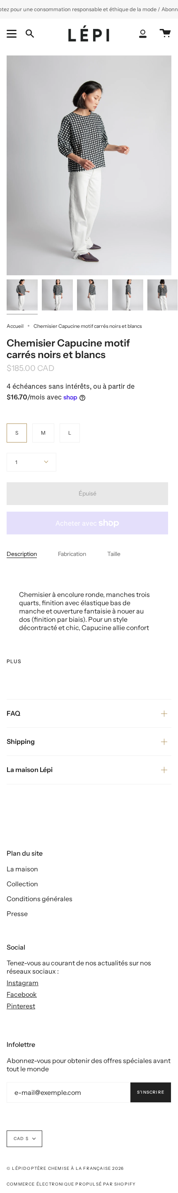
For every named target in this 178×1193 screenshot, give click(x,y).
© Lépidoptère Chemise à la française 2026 (65, 1168)
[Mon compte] (143, 34)
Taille (113, 554)
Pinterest (21, 1006)
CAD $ (21, 1138)
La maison (22, 869)
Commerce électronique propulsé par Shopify (71, 1184)
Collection (22, 884)
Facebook (22, 994)
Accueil (15, 326)
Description (22, 554)
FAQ (13, 713)
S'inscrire (150, 1092)
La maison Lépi (30, 769)
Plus (14, 661)
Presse (17, 913)
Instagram (22, 983)
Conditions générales (39, 899)
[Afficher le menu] (13, 33)
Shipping (21, 741)
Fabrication (72, 554)
